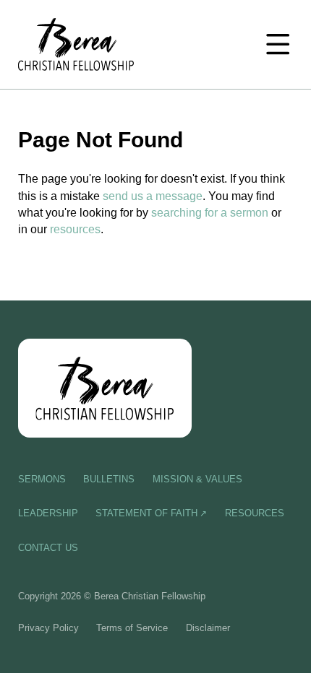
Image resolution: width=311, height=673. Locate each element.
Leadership (48, 513)
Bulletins (109, 479)
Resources (254, 513)
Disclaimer (208, 627)
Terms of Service (132, 627)
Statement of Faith (146, 513)
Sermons (42, 479)
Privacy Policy (48, 627)
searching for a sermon (209, 212)
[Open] (278, 44)
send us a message (153, 195)
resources (75, 228)
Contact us (48, 547)
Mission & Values (197, 479)
